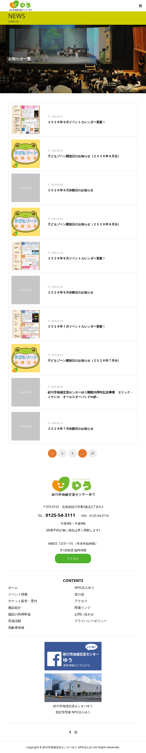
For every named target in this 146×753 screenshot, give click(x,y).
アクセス (73, 558)
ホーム (13, 587)
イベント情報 (18, 594)
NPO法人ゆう (84, 587)
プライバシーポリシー (91, 621)
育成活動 (14, 621)
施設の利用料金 (19, 614)
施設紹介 (14, 607)
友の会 (79, 594)
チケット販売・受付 (22, 601)
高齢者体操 (16, 627)
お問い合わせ (84, 614)
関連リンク (83, 607)
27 (92, 453)
